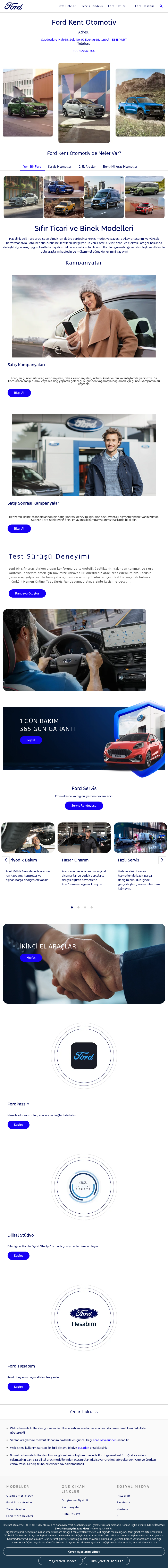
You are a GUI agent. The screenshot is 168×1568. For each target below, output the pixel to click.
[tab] (145, 164)
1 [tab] (72, 907)
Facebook (123, 1502)
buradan (83, 1448)
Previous (6, 860)
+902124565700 (84, 51)
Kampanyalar (71, 1507)
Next (162, 860)
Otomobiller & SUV (19, 1495)
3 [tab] (85, 907)
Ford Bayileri (117, 6)
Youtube (122, 1509)
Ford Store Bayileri (19, 1516)
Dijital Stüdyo (71, 1514)
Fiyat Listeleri (67, 6)
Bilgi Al (19, 393)
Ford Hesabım (144, 6)
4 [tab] (92, 907)
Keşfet (31, 740)
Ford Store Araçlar (19, 1502)
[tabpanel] (28, 856)
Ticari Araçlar (15, 1509)
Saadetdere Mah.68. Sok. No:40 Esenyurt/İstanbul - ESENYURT (84, 39)
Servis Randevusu (84, 805)
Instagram (124, 1495)
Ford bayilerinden (105, 1440)
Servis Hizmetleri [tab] (60, 166)
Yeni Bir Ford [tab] (32, 166)
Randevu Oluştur (27, 593)
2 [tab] (78, 907)
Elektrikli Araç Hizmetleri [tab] (120, 166)
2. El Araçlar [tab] (87, 166)
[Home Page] (14, 8)
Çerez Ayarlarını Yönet (84, 1552)
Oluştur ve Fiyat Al (75, 1500)
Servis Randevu (92, 6)
